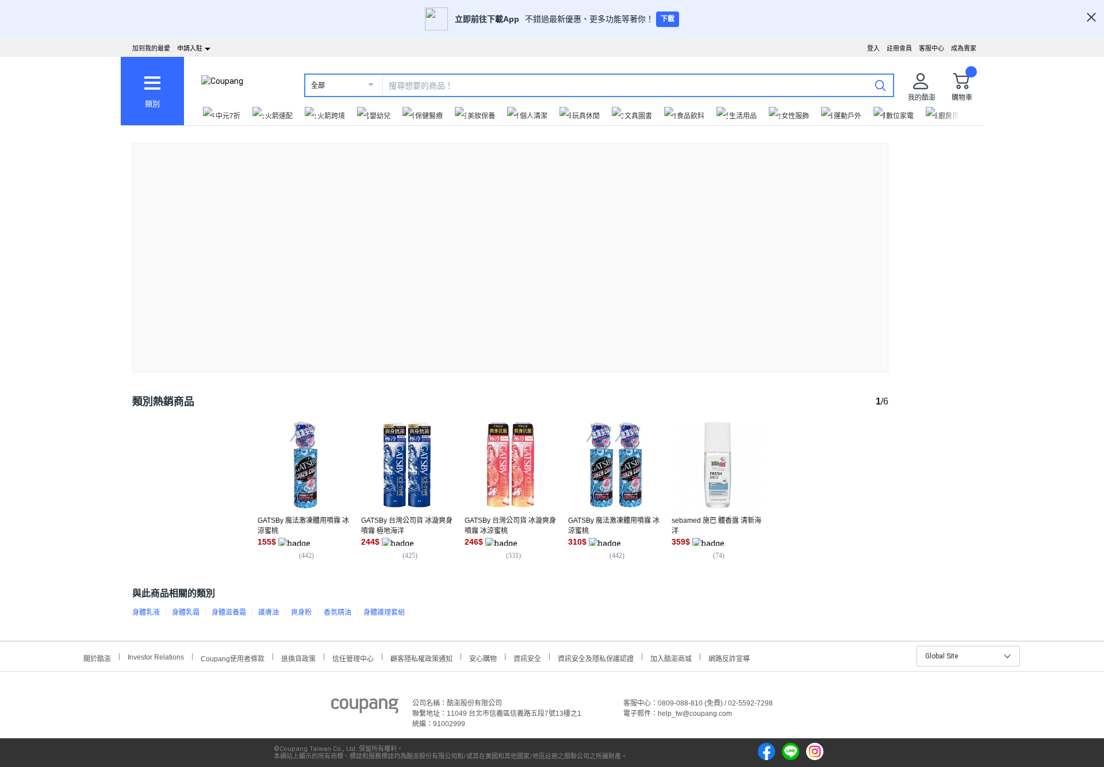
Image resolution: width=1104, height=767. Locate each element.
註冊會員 (899, 48)
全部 (318, 86)
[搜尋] (880, 85)
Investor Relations (156, 656)
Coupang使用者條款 (232, 657)
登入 (873, 48)
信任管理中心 (353, 657)
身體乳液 (146, 612)
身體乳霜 (186, 612)
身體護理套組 (384, 612)
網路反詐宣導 (729, 657)
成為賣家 (963, 48)
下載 (667, 19)
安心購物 (483, 657)
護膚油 (268, 612)
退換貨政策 (298, 657)
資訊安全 (527, 657)
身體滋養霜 (229, 612)
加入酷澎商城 (671, 657)
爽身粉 (301, 612)
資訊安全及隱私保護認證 (596, 657)
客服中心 (931, 48)
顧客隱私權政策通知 (421, 657)
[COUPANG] (364, 708)
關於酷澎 (97, 657)
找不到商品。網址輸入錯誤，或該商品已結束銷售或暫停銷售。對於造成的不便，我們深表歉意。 (511, 248)
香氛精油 (337, 612)
